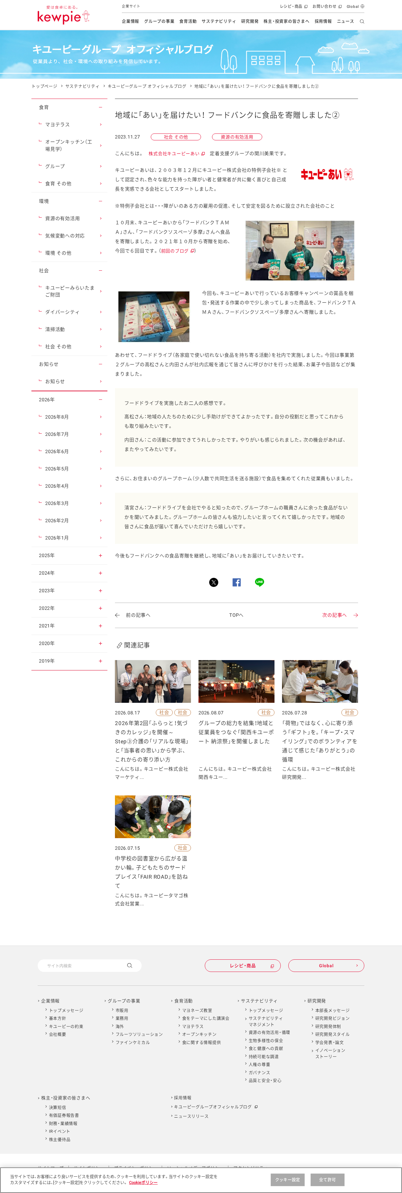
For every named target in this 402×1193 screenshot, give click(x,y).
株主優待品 (60, 1139)
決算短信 (57, 1107)
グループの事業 (159, 21)
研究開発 (249, 21)
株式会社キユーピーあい (176, 153)
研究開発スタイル (332, 1034)
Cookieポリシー (143, 1182)
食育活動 (188, 21)
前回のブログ (177, 250)
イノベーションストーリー (330, 1053)
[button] (100, 107)
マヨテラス (193, 1026)
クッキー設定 (287, 1179)
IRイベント (60, 1131)
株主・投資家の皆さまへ (286, 21)
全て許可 (327, 1179)
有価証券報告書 (64, 1115)
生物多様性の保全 (266, 1040)
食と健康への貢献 (266, 1048)
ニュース (345, 21)
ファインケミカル (133, 1042)
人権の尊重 (259, 1064)
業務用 (122, 1018)
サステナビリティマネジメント (266, 1021)
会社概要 (57, 1034)
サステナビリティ (219, 21)
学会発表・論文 (329, 1042)
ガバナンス (259, 1072)
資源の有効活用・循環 (270, 1032)
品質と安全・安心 (265, 1080)
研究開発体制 (328, 1026)
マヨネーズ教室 (197, 1010)
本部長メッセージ (332, 1010)
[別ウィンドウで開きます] (213, 582)
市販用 (122, 1010)
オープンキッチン (199, 1034)
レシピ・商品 (293, 8)
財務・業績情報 (63, 1123)
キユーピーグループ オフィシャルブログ (147, 86)
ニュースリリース (191, 1116)
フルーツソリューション (139, 1034)
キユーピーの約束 (66, 1026)
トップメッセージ (66, 1010)
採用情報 (323, 21)
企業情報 (130, 21)
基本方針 (57, 1018)
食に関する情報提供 (201, 1042)
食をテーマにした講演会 (206, 1018)
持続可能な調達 (264, 1056)
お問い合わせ (326, 8)
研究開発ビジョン (332, 1018)
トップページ (44, 86)
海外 (120, 1026)
